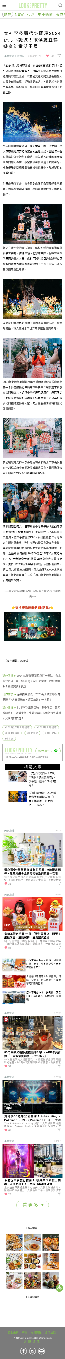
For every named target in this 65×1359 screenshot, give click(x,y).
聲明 (24, 1332)
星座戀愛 (45, 14)
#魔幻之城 (51, 733)
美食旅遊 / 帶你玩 (14, 56)
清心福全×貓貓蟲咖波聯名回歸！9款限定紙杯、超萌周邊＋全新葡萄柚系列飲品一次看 (32, 871)
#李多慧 (9, 738)
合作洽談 (50, 1332)
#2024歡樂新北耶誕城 (17, 727)
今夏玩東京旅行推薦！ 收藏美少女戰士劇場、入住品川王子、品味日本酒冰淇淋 (32, 1182)
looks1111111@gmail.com (38, 1338)
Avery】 (25, 660)
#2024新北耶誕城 (47, 727)
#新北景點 (32, 733)
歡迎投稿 (13, 1332)
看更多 (31, 1205)
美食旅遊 (9, 830)
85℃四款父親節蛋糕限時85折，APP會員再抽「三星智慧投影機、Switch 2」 (32, 1054)
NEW (19, 14)
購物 (8, 14)
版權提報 (36, 1332)
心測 (31, 14)
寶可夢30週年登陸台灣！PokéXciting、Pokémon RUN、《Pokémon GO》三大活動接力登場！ (32, 1118)
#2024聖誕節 (12, 733)
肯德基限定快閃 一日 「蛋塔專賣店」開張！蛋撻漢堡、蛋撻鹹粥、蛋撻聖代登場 (32, 935)
